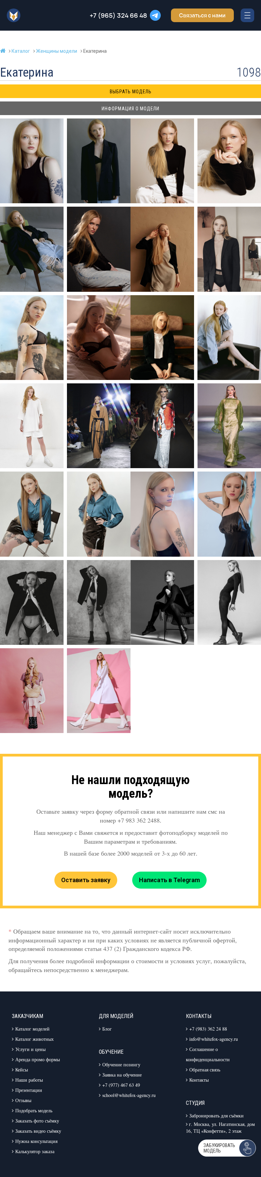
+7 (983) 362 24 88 (208, 1028)
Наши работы (29, 1080)
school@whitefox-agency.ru (129, 1095)
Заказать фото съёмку (37, 1120)
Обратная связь (204, 1069)
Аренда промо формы (37, 1059)
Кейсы (21, 1069)
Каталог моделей (32, 1028)
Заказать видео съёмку (38, 1131)
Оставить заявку (85, 880)
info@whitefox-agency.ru (213, 1039)
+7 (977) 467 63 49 (121, 1085)
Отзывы (23, 1100)
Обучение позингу (121, 1064)
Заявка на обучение (122, 1074)
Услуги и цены (30, 1049)
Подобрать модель (33, 1110)
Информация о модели (130, 108)
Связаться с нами (202, 15)
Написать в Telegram (169, 880)
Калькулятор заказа (34, 1151)
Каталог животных (34, 1039)
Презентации (28, 1090)
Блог (107, 1028)
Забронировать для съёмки (216, 1115)
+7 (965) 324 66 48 (118, 15)
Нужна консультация (36, 1141)
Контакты (199, 1080)
